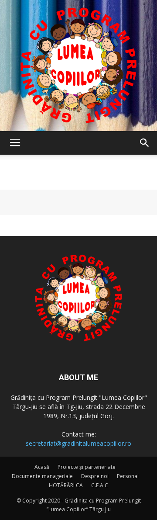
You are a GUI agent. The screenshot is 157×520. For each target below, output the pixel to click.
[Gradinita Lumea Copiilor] (78, 65)
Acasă (41, 467)
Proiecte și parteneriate (87, 467)
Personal (128, 476)
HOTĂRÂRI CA (66, 485)
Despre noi (95, 476)
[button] (15, 143)
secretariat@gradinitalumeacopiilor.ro (78, 443)
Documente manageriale (42, 476)
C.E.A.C (99, 485)
